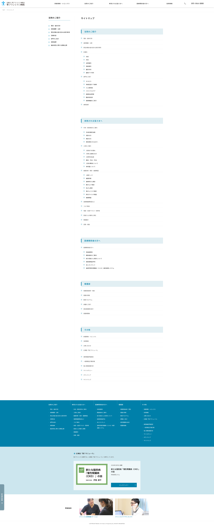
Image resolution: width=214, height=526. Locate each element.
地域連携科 (89, 252)
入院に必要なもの (91, 154)
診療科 (85, 52)
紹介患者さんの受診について (104, 416)
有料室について (90, 166)
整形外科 (88, 69)
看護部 (87, 283)
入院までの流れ (90, 150)
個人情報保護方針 (89, 366)
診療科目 (53, 35)
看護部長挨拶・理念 (89, 291)
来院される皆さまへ (116, 4)
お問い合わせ (87, 346)
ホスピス (88, 81)
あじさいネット (90, 265)
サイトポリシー (88, 370)
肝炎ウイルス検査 (91, 194)
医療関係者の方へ (143, 4)
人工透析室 (89, 88)
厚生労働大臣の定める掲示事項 (92, 47)
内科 (87, 56)
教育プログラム (88, 300)
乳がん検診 (89, 188)
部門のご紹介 (87, 77)
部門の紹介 (53, 422)
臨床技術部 (89, 97)
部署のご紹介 (87, 304)
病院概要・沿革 (88, 43)
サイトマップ (10, 10)
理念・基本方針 (88, 38)
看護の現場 (87, 295)
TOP (4, 10)
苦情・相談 (87, 224)
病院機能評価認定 (89, 357)
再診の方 (88, 139)
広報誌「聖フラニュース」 (91, 350)
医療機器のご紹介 (91, 100)
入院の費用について (92, 163)
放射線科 (88, 66)
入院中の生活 (90, 157)
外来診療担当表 (90, 132)
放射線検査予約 (90, 262)
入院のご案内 (87, 146)
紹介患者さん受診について (94, 258)
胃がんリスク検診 (91, 191)
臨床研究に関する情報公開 (59, 45)
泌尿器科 (88, 63)
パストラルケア (90, 91)
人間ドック (89, 175)
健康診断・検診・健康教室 (91, 170)
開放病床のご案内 (91, 255)
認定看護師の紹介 (89, 309)
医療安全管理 (90, 94)
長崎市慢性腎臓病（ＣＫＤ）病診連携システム (100, 268)
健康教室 (88, 197)
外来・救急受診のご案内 (90, 128)
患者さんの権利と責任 (90, 215)
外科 (87, 60)
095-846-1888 (197, 4)
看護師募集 (87, 313)
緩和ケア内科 (90, 73)
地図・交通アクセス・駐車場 (92, 211)
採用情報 (170, 4)
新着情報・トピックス (62, 4)
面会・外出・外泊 (91, 160)
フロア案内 (87, 206)
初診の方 (88, 135)
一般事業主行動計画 (89, 361)
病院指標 (86, 104)
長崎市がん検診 (90, 181)
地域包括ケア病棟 (91, 84)
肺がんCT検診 (90, 185)
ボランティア (87, 375)
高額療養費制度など (89, 202)
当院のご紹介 (88, 4)
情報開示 (86, 220)
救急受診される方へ (92, 142)
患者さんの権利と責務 (79, 429)
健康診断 (88, 178)
